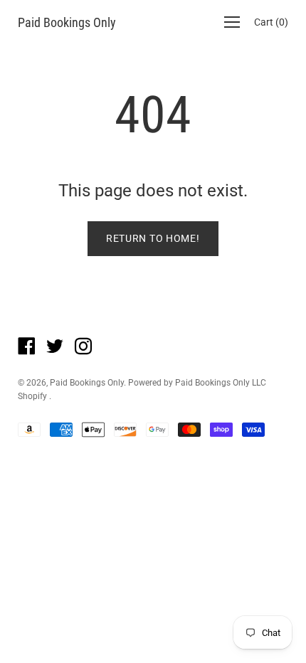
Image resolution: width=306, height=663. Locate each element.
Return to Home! (153, 238)
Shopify (32, 396)
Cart (271, 22)
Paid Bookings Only (67, 22)
